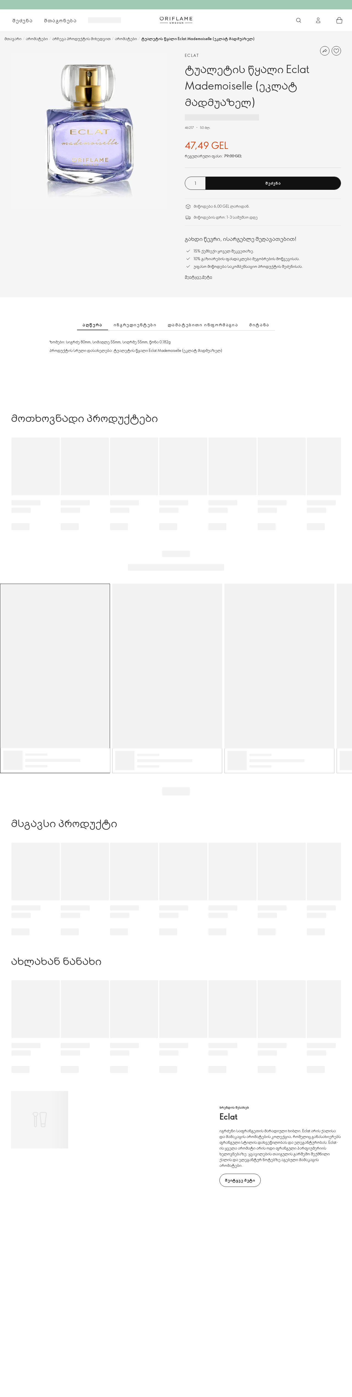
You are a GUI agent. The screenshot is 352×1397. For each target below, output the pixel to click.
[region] (89, 130)
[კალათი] (339, 20)
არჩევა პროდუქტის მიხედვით (81, 38)
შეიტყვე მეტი (198, 276)
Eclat (192, 55)
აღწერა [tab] (92, 325)
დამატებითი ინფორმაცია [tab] (203, 325)
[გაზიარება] (324, 50)
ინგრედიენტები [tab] (135, 325)
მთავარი (12, 38)
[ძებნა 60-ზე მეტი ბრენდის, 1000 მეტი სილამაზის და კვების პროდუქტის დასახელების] (299, 20)
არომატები (37, 38)
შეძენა (22, 20)
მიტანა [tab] (259, 325)
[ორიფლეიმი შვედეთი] (176, 20)
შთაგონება (60, 20)
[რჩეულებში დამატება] (336, 50)
